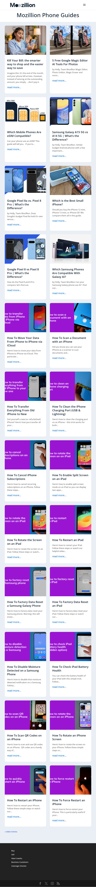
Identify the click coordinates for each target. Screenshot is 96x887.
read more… (14, 87)
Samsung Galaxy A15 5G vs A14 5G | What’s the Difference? (70, 135)
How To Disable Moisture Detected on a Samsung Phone (23, 670)
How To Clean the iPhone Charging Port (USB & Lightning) (69, 410)
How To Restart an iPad (68, 540)
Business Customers (19, 862)
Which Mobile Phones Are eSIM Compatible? (24, 134)
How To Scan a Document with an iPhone (69, 339)
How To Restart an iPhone (24, 800)
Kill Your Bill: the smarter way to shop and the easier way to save (25, 64)
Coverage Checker (18, 866)
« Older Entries (11, 831)
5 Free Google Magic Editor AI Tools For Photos (70, 62)
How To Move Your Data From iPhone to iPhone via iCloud (24, 341)
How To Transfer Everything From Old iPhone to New (20, 410)
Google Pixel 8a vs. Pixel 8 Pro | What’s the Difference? (24, 204)
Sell (12, 854)
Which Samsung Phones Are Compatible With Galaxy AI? (68, 273)
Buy (12, 850)
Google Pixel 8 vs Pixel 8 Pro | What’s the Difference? (23, 273)
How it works (16, 858)
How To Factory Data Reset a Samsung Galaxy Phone (25, 603)
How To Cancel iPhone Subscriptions (22, 477)
